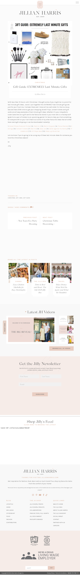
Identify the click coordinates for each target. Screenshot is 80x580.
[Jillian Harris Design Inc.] (40, 13)
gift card (19, 198)
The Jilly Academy (59, 513)
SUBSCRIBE (40, 394)
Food (8, 516)
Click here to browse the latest (40, 425)
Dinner (18, 281)
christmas (11, 198)
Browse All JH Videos (61, 348)
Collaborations (35, 510)
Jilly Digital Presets (37, 507)
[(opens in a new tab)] (31, 330)
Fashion (9, 519)
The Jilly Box (40, 281)
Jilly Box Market (36, 516)
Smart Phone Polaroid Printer (20, 126)
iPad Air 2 (37, 126)
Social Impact (58, 516)
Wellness (10, 510)
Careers (56, 525)
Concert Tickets (22, 129)
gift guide (26, 198)
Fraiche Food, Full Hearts (39, 513)
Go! (51, 567)
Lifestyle (9, 504)
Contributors (11, 522)
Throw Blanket (63, 126)
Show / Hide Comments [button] (26, 207)
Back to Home (58, 504)
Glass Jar (43, 129)
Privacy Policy (50, 573)
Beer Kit (33, 129)
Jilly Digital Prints (36, 504)
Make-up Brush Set (52, 131)
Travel (61, 281)
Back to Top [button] (72, 573)
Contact (56, 519)
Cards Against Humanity (58, 129)
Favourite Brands (36, 519)
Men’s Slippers (49, 126)
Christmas (40, 82)
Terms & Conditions (61, 573)
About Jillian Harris (60, 510)
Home (8, 507)
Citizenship (10, 513)
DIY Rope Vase (37, 131)
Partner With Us (59, 522)
